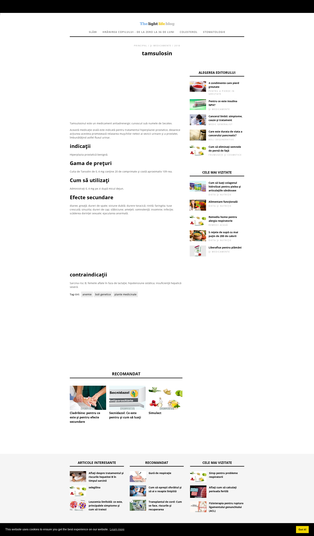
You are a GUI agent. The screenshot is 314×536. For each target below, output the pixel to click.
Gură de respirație (160, 473)
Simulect (155, 413)
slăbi (93, 32)
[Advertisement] (126, 84)
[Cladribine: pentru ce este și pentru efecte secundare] (88, 398)
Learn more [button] (117, 529)
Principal (140, 45)
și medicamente (160, 45)
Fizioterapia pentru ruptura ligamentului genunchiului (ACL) (226, 507)
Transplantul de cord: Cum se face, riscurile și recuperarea (165, 505)
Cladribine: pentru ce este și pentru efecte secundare (85, 417)
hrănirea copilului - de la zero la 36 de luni (138, 32)
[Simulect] (167, 398)
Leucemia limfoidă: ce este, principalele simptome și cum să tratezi (106, 505)
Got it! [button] (302, 529)
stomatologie (214, 32)
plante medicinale (125, 294)
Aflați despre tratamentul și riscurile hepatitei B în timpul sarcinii (106, 476)
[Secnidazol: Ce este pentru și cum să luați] (127, 398)
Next (188, 395)
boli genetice (103, 294)
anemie (87, 294)
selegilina (94, 487)
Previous (64, 395)
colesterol (189, 32)
